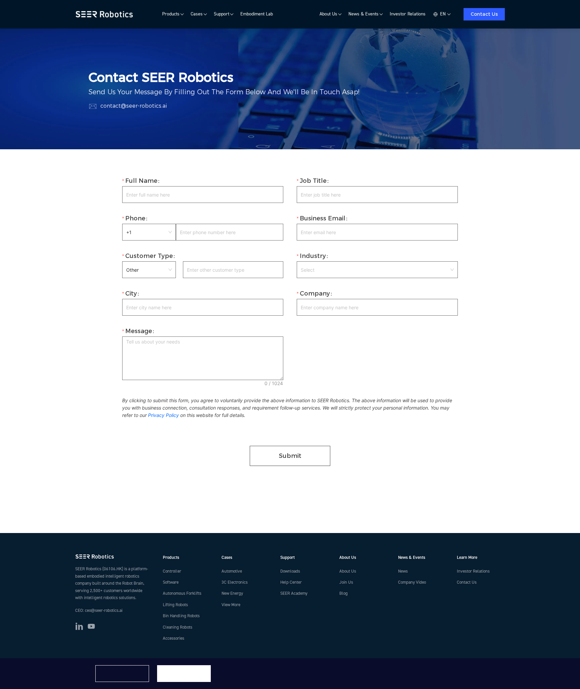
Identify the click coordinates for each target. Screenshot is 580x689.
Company (315, 293)
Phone (135, 218)
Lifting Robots (175, 604)
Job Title (313, 180)
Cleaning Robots (177, 627)
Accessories (173, 638)
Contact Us (484, 14)
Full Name (141, 180)
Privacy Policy (163, 415)
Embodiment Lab (256, 14)
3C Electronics (235, 582)
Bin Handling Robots (181, 616)
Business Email (322, 218)
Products (171, 14)
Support (221, 14)
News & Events (363, 14)
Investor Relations (408, 14)
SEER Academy (293, 593)
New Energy (232, 593)
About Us (328, 14)
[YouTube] (91, 626)
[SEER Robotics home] (113, 556)
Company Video (412, 582)
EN (443, 14)
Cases (197, 14)
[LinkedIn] (79, 626)
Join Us (346, 582)
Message (138, 331)
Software (171, 582)
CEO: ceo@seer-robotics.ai (99, 610)
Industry (313, 256)
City (131, 293)
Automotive (232, 571)
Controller (172, 571)
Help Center (291, 582)
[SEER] (105, 14)
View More (231, 604)
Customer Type (149, 256)
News (403, 571)
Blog (343, 593)
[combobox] (377, 270)
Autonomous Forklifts (182, 593)
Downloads (290, 571)
